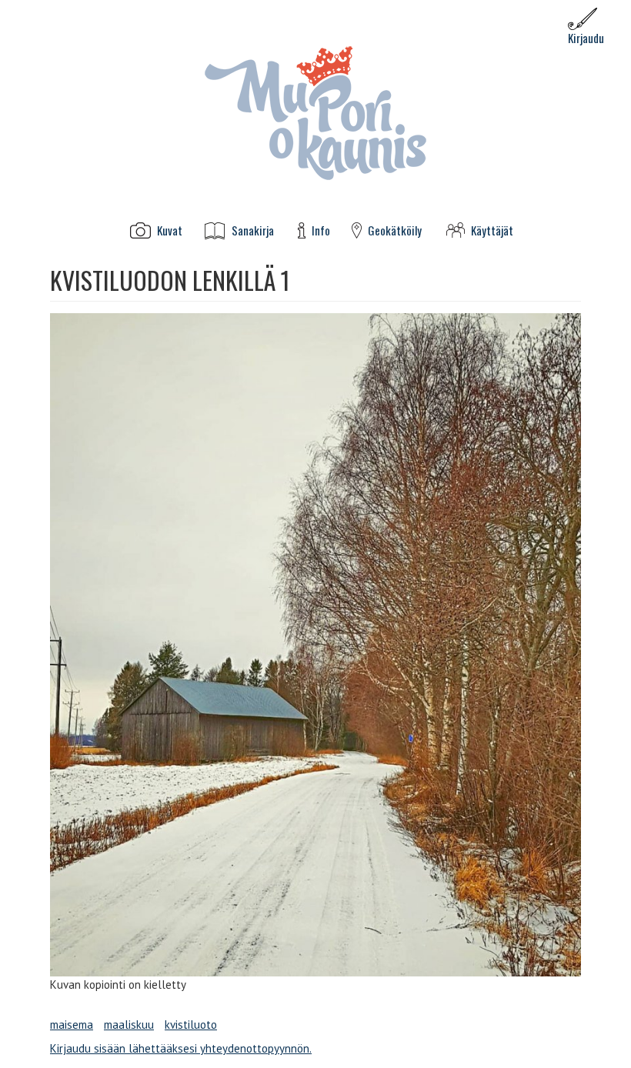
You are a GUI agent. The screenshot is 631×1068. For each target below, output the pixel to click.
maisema (71, 1024)
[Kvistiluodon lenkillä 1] (315, 645)
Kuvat (169, 230)
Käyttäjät (492, 230)
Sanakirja (253, 230)
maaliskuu (129, 1024)
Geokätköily (395, 230)
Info (321, 230)
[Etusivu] (315, 112)
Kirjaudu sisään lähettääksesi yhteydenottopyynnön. (181, 1048)
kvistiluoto (191, 1024)
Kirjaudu (586, 37)
